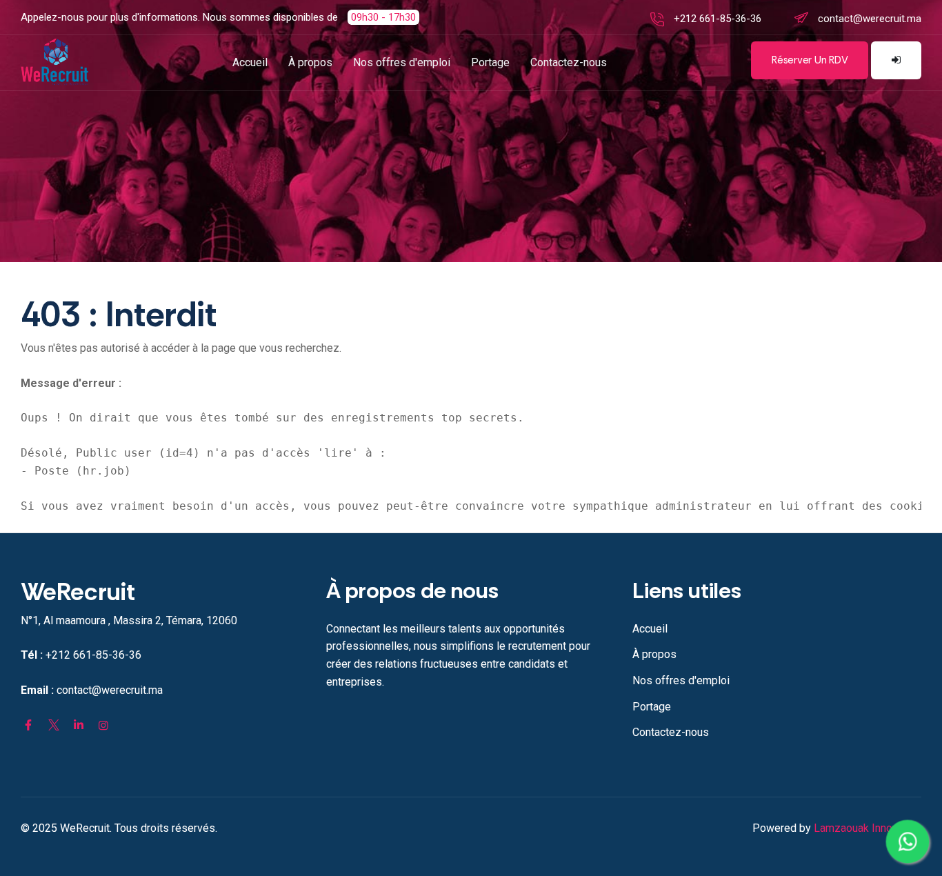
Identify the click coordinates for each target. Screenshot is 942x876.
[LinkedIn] (78, 725)
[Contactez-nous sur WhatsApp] (907, 841)
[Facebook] (28, 725)
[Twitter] (53, 725)
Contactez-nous (568, 62)
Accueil (250, 62)
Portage (490, 62)
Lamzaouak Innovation (867, 828)
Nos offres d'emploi (401, 62)
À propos (310, 62)
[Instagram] (103, 725)
